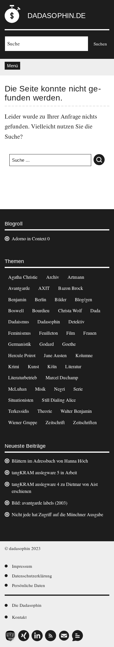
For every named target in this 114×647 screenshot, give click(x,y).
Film (70, 333)
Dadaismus (18, 321)
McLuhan (17, 389)
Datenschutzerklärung (32, 576)
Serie (78, 389)
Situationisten (20, 400)
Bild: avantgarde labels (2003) (39, 503)
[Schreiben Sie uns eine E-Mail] (64, 635)
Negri (59, 389)
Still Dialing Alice (59, 400)
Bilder (60, 299)
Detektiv (76, 321)
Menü (12, 65)
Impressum (22, 566)
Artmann (76, 277)
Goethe (69, 344)
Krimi (13, 366)
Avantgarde (19, 288)
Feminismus (19, 333)
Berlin (40, 299)
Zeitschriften (84, 422)
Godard (46, 344)
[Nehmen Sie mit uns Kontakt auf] (77, 635)
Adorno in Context (29, 238)
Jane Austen (55, 355)
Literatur (73, 366)
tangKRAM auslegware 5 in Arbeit (44, 472)
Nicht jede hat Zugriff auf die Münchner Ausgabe (57, 514)
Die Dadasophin (27, 605)
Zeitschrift (55, 422)
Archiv (52, 277)
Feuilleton (48, 333)
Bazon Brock (70, 288)
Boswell (16, 310)
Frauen (89, 333)
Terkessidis (18, 411)
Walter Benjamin (76, 411)
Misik (40, 389)
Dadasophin (48, 321)
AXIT (44, 288)
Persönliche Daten (28, 585)
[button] (10, 636)
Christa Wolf (70, 310)
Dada (95, 310)
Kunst (33, 366)
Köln (52, 366)
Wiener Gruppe (22, 422)
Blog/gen (83, 299)
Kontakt (19, 617)
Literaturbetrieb (22, 377)
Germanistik (19, 344)
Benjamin (17, 299)
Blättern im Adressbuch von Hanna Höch (50, 461)
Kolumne (84, 355)
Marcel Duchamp (62, 377)
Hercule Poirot (21, 355)
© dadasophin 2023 (23, 548)
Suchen (100, 44)
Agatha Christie (23, 277)
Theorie (44, 411)
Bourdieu (41, 310)
